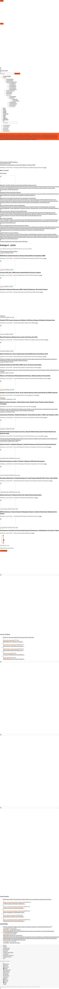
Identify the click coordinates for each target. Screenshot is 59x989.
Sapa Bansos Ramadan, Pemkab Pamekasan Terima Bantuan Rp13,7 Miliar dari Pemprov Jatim (29, 415)
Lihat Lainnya (4, 550)
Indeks (4, 945)
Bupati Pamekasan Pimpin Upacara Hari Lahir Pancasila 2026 (18, 337)
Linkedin (6, 974)
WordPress (7, 971)
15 (3, 541)
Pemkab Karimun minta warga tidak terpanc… (14, 921)
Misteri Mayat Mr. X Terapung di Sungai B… (13, 641)
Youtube (6, 980)
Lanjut (44, 167)
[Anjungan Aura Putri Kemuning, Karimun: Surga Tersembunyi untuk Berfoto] (29, 195)
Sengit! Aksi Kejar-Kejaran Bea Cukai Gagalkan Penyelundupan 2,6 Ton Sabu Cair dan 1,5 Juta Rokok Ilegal (25, 135)
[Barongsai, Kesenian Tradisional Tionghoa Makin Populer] (29, 208)
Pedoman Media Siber (8, 952)
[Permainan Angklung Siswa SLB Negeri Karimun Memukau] (29, 238)
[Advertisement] (29, 12)
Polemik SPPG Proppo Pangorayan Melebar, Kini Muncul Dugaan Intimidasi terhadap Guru (27, 320)
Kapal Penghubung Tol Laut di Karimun (9, 233)
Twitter (6, 965)
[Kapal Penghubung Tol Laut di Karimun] (29, 230)
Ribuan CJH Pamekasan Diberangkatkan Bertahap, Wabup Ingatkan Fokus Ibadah (25, 376)
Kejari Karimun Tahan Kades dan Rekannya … (14, 646)
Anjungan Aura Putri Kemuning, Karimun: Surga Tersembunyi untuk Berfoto (18, 198)
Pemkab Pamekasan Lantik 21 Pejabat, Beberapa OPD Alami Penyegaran (22, 461)
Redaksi (5, 946)
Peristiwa (11, 640)
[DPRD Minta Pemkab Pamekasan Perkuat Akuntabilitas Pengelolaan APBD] (9, 162)
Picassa (6, 981)
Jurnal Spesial (10, 902)
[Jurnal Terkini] (4, 70)
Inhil (8, 640)
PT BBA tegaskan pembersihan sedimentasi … (14, 903)
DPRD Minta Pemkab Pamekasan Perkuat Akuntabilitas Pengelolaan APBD (17, 165)
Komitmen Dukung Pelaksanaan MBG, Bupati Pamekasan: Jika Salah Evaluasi (24, 289)
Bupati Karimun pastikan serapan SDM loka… (14, 916)
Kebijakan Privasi (7, 957)
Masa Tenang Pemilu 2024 (6, 218)
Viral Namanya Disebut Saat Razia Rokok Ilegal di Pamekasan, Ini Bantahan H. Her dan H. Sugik (29, 530)
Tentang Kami (6, 948)
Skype (5, 978)
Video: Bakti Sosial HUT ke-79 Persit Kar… (13, 935)
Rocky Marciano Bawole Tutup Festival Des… (14, 659)
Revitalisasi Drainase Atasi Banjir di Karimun (10, 192)
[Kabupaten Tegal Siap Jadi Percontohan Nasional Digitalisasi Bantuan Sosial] (7, 183)
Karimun (9, 644)
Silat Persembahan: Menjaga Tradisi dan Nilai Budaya (12, 205)
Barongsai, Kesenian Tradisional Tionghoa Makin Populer (13, 211)
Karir (4, 958)
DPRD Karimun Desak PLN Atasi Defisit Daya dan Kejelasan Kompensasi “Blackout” (28, 138)
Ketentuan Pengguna (8, 955)
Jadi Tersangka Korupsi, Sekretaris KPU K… (13, 650)
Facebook (6, 964)
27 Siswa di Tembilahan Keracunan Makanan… (14, 654)
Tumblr (6, 968)
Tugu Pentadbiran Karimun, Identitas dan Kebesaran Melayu (14, 225)
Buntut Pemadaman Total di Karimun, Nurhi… (14, 912)
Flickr (5, 983)
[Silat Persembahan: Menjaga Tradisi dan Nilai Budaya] (29, 202)
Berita (4, 640)
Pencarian (17, 73)
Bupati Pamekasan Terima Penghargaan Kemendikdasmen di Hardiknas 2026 (24, 354)
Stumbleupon (7, 970)
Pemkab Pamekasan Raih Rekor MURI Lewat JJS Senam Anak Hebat (20, 365)
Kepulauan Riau (14, 644)
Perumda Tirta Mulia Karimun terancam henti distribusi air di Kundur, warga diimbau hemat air (28, 135)
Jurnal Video (4, 924)
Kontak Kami (6, 949)
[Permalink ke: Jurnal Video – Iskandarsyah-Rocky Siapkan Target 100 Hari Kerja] (31, 940)
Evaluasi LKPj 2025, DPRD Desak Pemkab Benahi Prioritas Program (20, 272)
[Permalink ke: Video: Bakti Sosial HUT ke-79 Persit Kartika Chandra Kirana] (31, 932)
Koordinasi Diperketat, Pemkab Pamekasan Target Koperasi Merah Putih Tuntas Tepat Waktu (29, 478)
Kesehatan (8, 653)
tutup (2, 0)
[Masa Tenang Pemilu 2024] (29, 215)
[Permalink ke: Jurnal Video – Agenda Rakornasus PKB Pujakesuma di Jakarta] (27, 927)
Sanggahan (5, 954)
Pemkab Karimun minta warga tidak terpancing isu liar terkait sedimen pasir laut (35, 138)
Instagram (6, 972)
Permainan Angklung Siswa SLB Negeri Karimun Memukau (13, 241)
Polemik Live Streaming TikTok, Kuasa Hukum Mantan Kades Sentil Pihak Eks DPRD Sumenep (28, 392)
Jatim (1, 253)
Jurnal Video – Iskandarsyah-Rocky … (12, 942)
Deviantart (6, 975)
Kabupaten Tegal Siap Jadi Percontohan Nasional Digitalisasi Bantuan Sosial (18, 185)
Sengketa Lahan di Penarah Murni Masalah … (13, 908)
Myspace (6, 977)
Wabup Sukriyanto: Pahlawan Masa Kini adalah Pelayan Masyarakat (21, 495)
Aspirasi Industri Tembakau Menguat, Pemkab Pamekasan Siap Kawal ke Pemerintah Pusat (28, 444)
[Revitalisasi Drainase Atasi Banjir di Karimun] (29, 189)
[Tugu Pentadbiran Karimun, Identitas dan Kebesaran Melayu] (29, 222)
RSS (5, 984)
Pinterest (6, 967)
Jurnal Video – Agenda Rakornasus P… (12, 929)
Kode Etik (5, 951)
